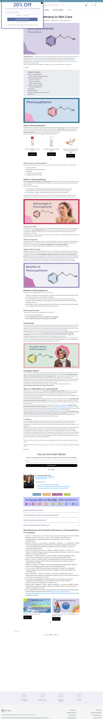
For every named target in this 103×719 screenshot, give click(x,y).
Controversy (31, 89)
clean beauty (33, 63)
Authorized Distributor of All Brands (51, 1)
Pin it (57, 634)
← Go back (16, 631)
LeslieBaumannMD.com (41, 478)
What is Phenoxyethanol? (35, 74)
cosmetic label (47, 165)
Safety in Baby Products (35, 83)
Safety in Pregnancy (34, 81)
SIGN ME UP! (51, 465)
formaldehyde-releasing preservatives (63, 406)
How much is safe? (34, 80)
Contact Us (73, 710)
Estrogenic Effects (33, 90)
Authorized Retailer (96, 712)
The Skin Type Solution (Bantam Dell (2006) (48, 484)
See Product (32, 154)
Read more (27, 617)
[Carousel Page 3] (52, 622)
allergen (31, 192)
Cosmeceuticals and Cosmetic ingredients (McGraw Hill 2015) (53, 488)
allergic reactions (54, 409)
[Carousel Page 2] (51, 622)
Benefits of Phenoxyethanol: (35, 85)
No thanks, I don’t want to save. (22, 22)
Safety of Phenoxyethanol (35, 78)
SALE (69, 10)
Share (52, 634)
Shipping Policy (72, 718)
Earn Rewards (72, 715)
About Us (98, 710)
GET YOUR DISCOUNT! (22, 19)
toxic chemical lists (69, 61)
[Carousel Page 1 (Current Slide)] (50, 622)
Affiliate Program (71, 712)
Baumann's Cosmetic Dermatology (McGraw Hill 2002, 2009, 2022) (54, 486)
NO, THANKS (51, 469)
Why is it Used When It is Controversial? (38, 92)
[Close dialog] (42, 3)
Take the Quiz (97, 718)
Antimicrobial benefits (35, 87)
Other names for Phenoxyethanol (38, 76)
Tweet (47, 634)
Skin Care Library (96, 715)
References (31, 94)
